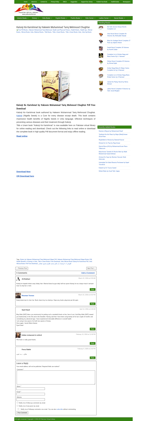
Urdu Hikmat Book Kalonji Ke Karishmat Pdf (74, 261)
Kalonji (19, 115)
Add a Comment (88, 273)
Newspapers (126, 2)
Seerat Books (118, 18)
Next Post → (91, 268)
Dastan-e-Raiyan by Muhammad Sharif (111, 131)
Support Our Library (87, 2)
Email (19, 392)
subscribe (60, 409)
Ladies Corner (104, 18)
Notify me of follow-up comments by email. (32, 403)
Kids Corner (90, 18)
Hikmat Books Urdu (27, 32)
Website (19, 397)
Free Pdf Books (23, 30)
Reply (92, 289)
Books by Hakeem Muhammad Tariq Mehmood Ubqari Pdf (38, 259)
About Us (34, 2)
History (34, 18)
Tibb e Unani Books (58, 32)
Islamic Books (22, 18)
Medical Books (39, 32)
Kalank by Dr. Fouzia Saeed (107, 168)
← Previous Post (21, 268)
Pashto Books (75, 18)
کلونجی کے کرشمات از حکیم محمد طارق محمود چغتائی (54, 263)
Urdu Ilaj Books (87, 32)
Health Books (75, 30)
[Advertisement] (84, 9)
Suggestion (74, 2)
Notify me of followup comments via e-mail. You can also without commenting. (48, 409)
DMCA (65, 2)
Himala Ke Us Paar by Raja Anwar (109, 143)
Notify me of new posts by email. (29, 406)
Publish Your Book (101, 2)
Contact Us (44, 2)
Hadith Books (115, 2)
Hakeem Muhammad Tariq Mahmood (40, 30)
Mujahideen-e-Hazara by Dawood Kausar (111, 140)
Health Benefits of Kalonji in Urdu (26, 261)
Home (25, 2)
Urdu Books (46, 18)
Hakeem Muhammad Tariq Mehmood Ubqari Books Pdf (74, 259)
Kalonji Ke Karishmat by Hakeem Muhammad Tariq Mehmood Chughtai (53, 27)
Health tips (83, 30)
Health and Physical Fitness (61, 30)
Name (19, 386)
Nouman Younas (28, 295)
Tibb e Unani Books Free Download (49, 261)
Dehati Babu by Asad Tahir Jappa (109, 171)
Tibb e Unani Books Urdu (73, 32)
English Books (60, 18)
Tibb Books (48, 32)
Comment (20, 369)
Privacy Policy (55, 2)
